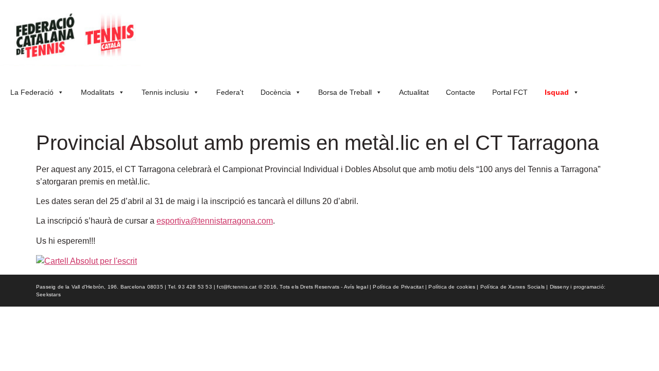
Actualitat (414, 92)
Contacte (460, 92)
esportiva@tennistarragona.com (215, 220)
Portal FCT (510, 92)
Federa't (230, 92)
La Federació (32, 92)
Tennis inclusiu (165, 92)
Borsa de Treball (345, 92)
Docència (276, 92)
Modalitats (97, 92)
